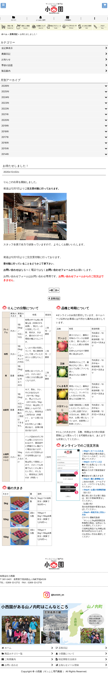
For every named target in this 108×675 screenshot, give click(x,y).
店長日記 (55, 298)
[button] (3, 5)
